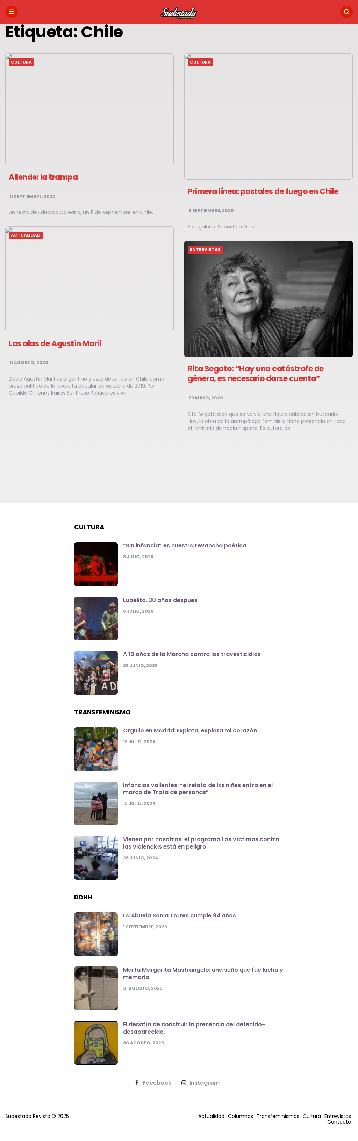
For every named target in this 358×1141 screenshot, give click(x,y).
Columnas (240, 1116)
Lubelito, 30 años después (160, 600)
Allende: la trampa (43, 177)
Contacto (339, 1121)
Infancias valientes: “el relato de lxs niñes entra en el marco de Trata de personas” (198, 788)
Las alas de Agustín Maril (55, 343)
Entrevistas (205, 249)
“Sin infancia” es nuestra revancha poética (184, 545)
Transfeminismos (278, 1116)
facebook (157, 1083)
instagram (204, 1083)
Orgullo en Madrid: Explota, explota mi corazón (190, 731)
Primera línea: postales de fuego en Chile (263, 191)
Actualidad (26, 235)
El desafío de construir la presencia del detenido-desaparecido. (194, 1028)
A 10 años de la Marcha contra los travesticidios (192, 654)
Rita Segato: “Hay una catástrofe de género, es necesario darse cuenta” (256, 373)
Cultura (21, 62)
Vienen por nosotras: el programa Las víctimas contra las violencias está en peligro (201, 843)
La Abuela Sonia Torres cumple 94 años (179, 916)
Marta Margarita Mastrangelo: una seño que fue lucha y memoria (203, 973)
